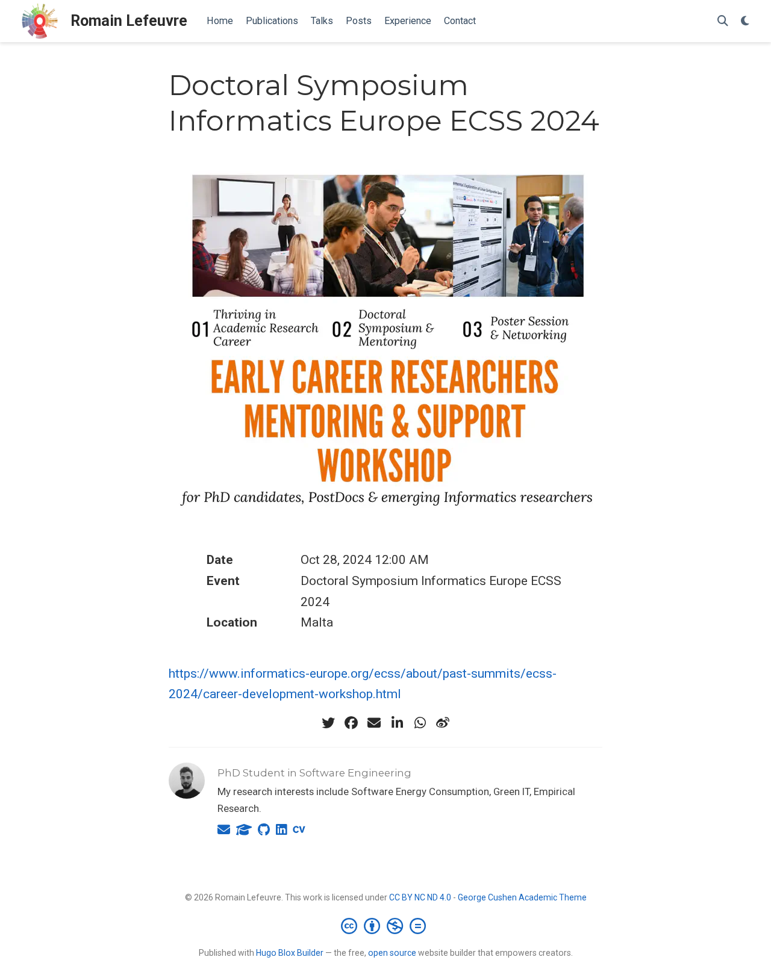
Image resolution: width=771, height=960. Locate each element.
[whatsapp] (420, 723)
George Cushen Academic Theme (522, 897)
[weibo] (443, 723)
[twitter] (328, 723)
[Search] (722, 21)
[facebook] (351, 723)
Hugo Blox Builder (289, 953)
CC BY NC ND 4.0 (420, 897)
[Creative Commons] (386, 926)
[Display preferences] (745, 21)
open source (392, 953)
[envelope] (374, 723)
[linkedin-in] (397, 723)
